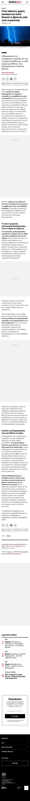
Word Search (17, 553)
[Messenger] (11, 79)
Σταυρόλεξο (24, 551)
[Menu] (3, 2)
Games (9, 551)
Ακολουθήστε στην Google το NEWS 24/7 (13, 544)
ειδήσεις (17, 546)
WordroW (9, 553)
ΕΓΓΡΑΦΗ (15, 763)
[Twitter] (7, 79)
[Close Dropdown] (27, 738)
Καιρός (4, 8)
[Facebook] (3, 79)
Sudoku (4, 553)
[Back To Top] (26, 788)
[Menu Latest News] (27, 2)
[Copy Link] (15, 79)
